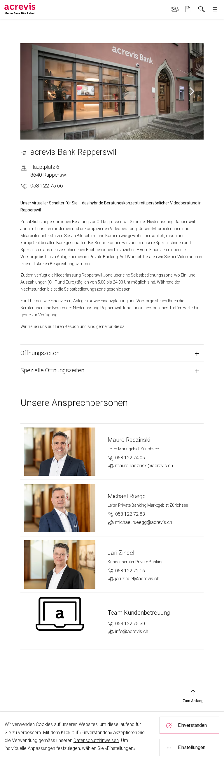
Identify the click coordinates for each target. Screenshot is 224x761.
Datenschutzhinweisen (96, 740)
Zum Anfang (193, 701)
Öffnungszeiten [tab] (40, 353)
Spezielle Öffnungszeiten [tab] (52, 370)
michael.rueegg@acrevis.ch (143, 522)
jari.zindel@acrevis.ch (136, 578)
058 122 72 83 (129, 514)
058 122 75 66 (46, 186)
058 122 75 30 (129, 623)
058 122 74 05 (129, 458)
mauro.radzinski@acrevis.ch (143, 465)
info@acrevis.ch (131, 631)
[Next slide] (191, 91)
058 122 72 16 (129, 571)
